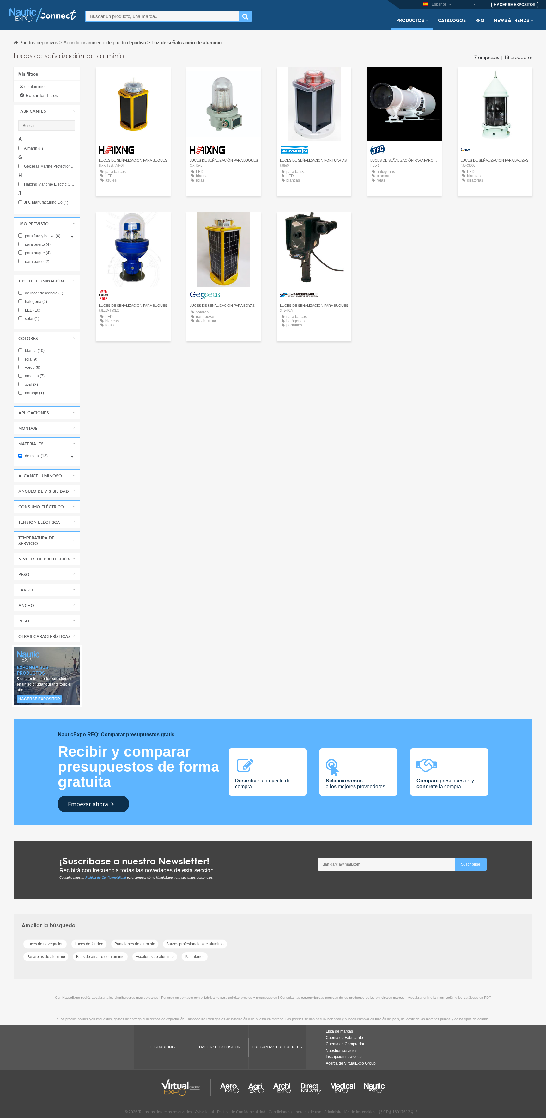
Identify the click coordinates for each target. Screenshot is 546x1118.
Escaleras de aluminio (155, 956)
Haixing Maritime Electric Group (49, 184)
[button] (46, 111)
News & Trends (511, 20)
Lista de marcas (339, 1031)
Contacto (314, 77)
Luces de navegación (45, 944)
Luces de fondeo (89, 944)
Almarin (33, 148)
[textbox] (162, 16)
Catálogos (452, 20)
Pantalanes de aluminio (134, 944)
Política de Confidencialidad (105, 877)
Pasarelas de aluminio (46, 956)
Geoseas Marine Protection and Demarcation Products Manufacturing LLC (49, 166)
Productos (410, 20)
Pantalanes (194, 956)
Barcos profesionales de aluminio (195, 944)
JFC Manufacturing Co (46, 202)
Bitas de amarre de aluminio (100, 956)
